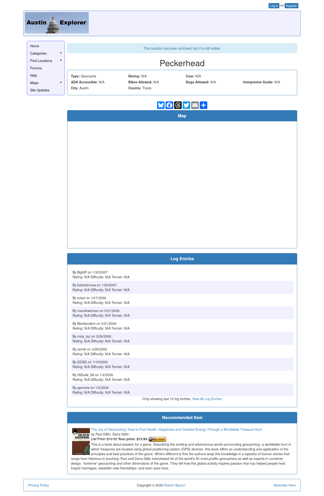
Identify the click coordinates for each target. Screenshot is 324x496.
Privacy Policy (38, 485)
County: (134, 87)
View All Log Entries (207, 398)
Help (33, 75)
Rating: (134, 76)
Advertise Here (284, 485)
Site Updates (39, 90)
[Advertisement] (213, 22)
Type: (75, 76)
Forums (36, 68)
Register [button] (291, 6)
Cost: (190, 76)
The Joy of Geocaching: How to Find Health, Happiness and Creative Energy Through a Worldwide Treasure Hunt (176, 429)
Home (34, 45)
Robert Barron (174, 485)
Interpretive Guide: (258, 82)
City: (75, 87)
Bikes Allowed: (140, 82)
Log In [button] (274, 6)
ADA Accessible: (84, 82)
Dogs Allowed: (197, 82)
